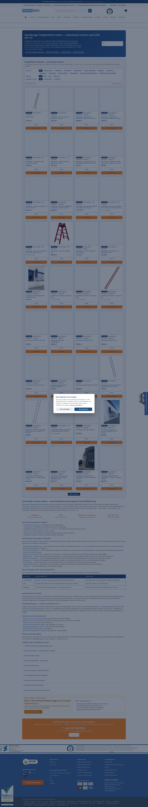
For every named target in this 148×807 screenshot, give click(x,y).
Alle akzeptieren (83, 409)
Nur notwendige (64, 409)
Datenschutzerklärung (76, 405)
